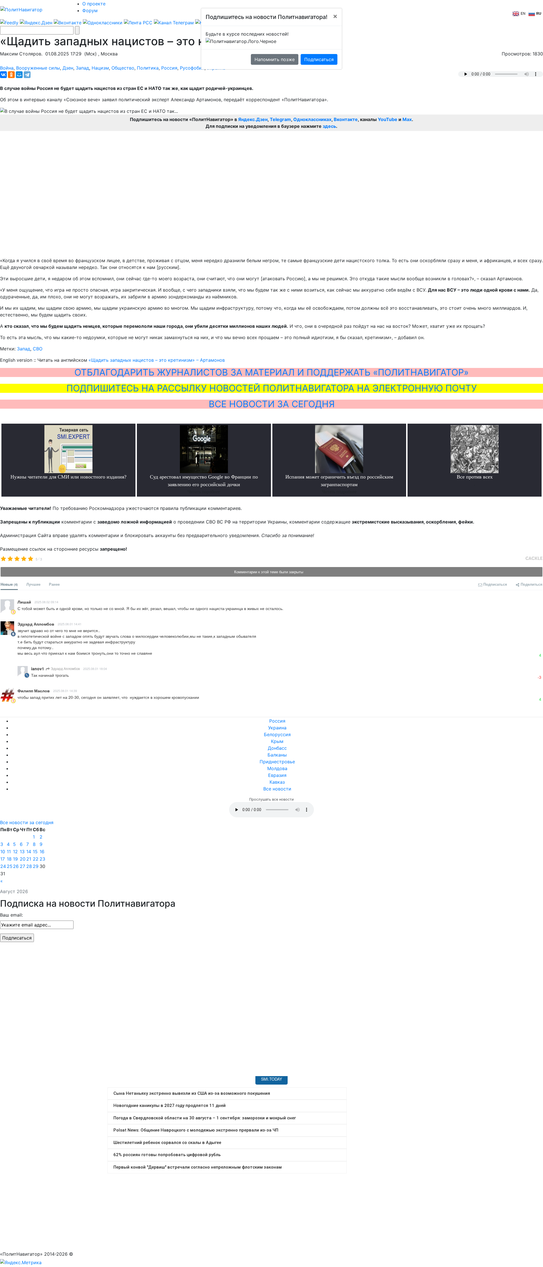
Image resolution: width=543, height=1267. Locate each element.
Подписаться (319, 59)
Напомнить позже (275, 59)
